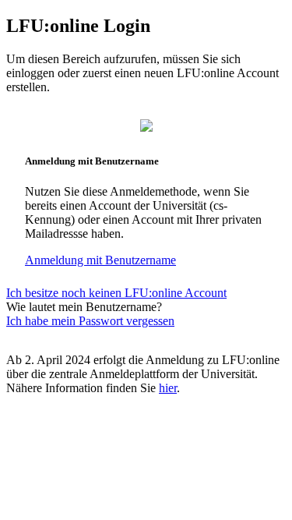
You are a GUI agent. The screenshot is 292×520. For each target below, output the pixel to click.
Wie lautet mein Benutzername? (84, 306)
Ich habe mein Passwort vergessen (90, 320)
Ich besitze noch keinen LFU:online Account (116, 292)
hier (168, 387)
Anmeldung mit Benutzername (100, 260)
